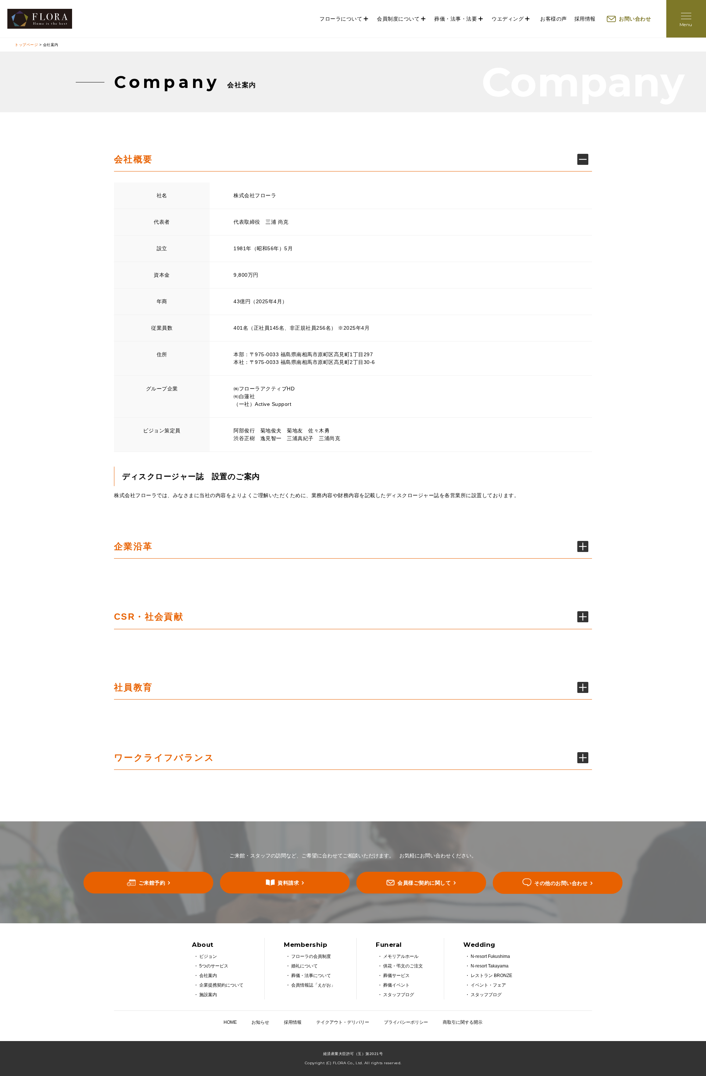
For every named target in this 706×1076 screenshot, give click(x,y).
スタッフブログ (398, 994)
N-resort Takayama (490, 966)
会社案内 (208, 975)
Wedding (479, 944)
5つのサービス (213, 966)
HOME (230, 1022)
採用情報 (585, 19)
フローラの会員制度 (311, 956)
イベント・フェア (488, 985)
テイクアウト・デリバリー (342, 1022)
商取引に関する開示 (462, 1022)
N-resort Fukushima (490, 956)
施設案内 (208, 994)
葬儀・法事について (311, 975)
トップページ (26, 45)
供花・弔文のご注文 (403, 966)
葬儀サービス (396, 975)
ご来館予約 (152, 883)
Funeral (389, 944)
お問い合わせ (635, 19)
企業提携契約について (221, 985)
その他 (561, 883)
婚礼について (304, 966)
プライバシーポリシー (406, 1022)
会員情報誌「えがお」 (313, 985)
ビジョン (208, 956)
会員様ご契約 (424, 883)
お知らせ (260, 1022)
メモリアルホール (400, 956)
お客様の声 (553, 19)
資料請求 (288, 883)
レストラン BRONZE (491, 975)
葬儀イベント (396, 985)
